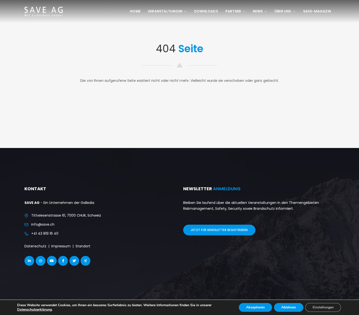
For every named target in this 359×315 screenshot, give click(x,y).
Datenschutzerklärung (34, 309)
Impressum (61, 246)
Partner (233, 11)
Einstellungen (323, 307)
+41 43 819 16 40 (44, 233)
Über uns (283, 11)
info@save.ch (42, 224)
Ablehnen (288, 307)
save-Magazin (317, 11)
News (258, 11)
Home (135, 11)
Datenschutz (35, 246)
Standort (82, 246)
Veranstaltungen (165, 11)
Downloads (206, 11)
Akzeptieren (255, 307)
